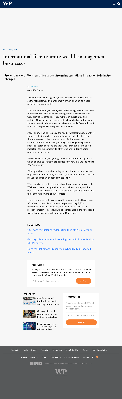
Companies (15, 350)
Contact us (34, 357)
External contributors (99, 350)
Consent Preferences (71, 357)
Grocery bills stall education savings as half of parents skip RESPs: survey (47, 314)
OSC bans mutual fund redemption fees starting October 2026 (48, 301)
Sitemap (86, 357)
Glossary (34, 350)
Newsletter (45, 350)
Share (41, 90)
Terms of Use (57, 350)
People (25, 350)
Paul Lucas (34, 86)
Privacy (44, 357)
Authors (85, 350)
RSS (94, 357)
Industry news (12, 49)
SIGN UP (83, 281)
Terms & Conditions (72, 350)
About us (24, 357)
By (32, 86)
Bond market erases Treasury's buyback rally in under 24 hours (46, 326)
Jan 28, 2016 (31, 90)
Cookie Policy (56, 357)
